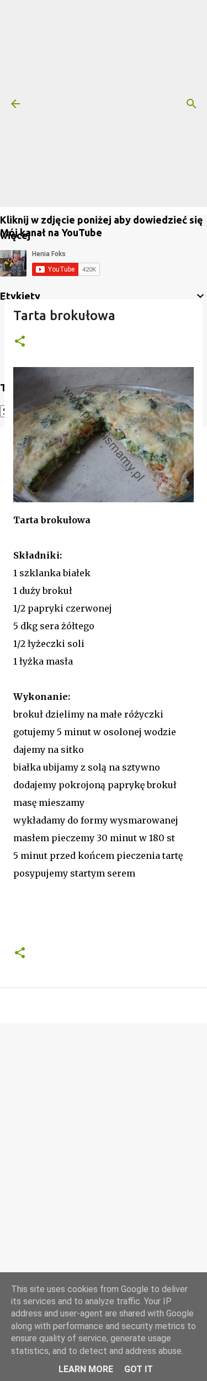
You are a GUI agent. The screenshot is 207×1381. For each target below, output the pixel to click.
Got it (138, 1369)
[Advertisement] (103, 103)
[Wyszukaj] (191, 104)
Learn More (86, 1369)
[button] (19, 341)
